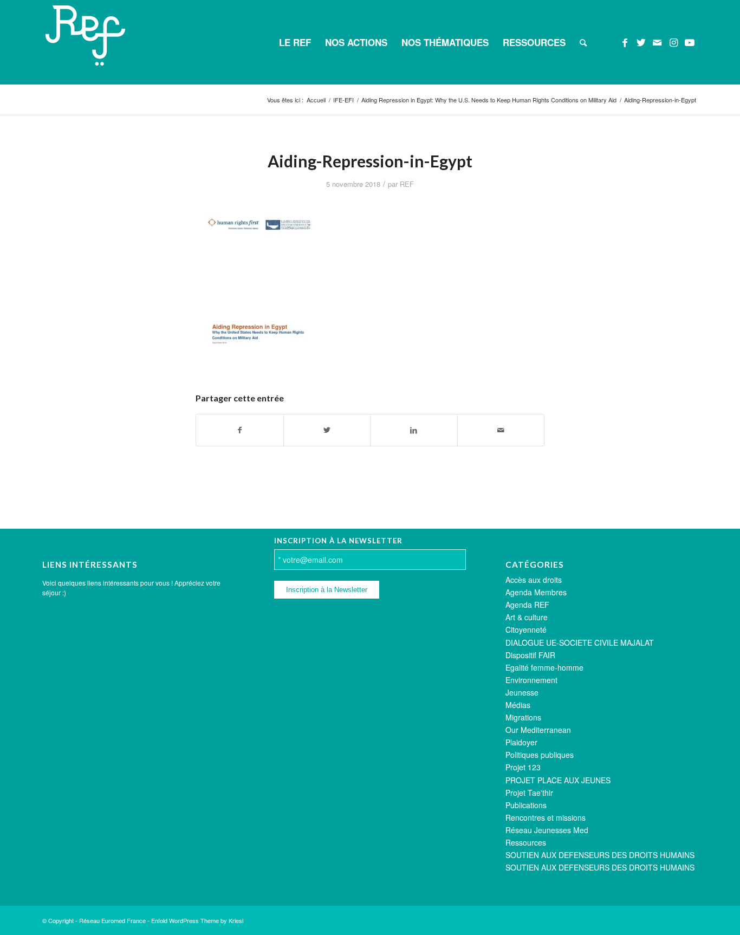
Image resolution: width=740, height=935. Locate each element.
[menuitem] (295, 42)
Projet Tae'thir (529, 792)
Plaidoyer (521, 742)
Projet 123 (523, 767)
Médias (517, 704)
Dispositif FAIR (530, 655)
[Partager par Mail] (501, 430)
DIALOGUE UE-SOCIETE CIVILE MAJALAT (579, 642)
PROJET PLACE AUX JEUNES (558, 780)
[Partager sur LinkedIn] (414, 430)
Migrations (523, 717)
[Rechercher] (583, 42)
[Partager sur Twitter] (327, 430)
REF (407, 184)
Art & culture (526, 617)
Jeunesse (521, 692)
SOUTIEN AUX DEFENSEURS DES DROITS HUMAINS (599, 854)
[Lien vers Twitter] (641, 42)
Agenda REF (527, 604)
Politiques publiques (539, 754)
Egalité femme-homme (544, 667)
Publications (526, 805)
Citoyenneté (526, 629)
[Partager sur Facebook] (239, 430)
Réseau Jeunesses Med (546, 829)
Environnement (531, 679)
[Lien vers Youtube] (689, 42)
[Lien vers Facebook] (624, 42)
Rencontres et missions (545, 817)
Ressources (525, 842)
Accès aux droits (533, 579)
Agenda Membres (536, 592)
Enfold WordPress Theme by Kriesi (197, 920)
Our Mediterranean (538, 729)
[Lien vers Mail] (657, 42)
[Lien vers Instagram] (673, 42)
